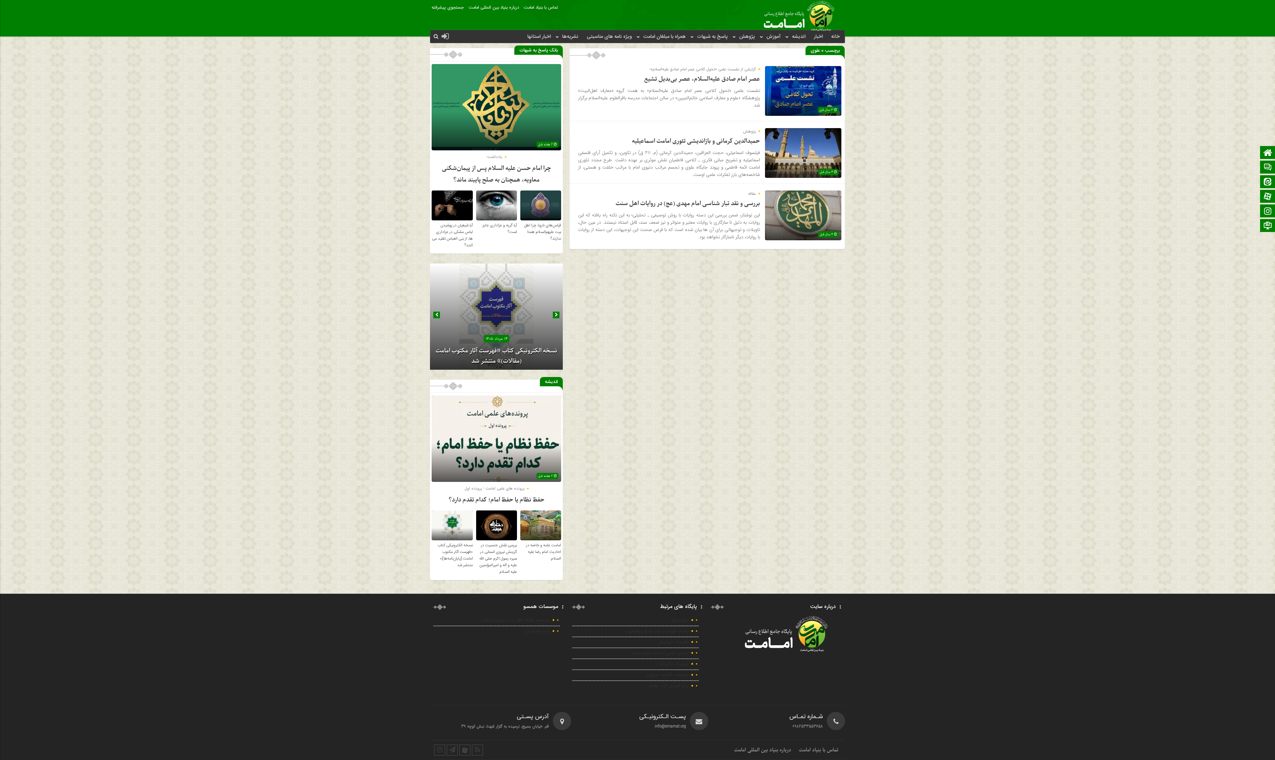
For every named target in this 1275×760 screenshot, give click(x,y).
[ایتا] (1267, 182)
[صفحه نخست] (1267, 153)
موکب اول (680, 620)
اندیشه (799, 37)
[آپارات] (1267, 196)
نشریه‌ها (570, 37)
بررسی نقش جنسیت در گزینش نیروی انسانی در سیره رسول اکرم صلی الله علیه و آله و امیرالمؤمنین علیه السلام (498, 558)
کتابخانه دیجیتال (674, 642)
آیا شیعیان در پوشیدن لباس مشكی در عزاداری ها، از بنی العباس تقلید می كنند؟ (452, 235)
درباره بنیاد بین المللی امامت (494, 7)
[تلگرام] (1267, 226)
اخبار (818, 37)
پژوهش (747, 37)
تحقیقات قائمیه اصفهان (667, 675)
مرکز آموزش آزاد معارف (668, 686)
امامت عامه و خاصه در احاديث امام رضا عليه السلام (543, 552)
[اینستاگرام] (1267, 211)
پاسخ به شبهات (712, 37)
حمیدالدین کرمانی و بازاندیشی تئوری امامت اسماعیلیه (696, 141)
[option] (496, 317)
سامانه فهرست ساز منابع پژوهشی (658, 631)
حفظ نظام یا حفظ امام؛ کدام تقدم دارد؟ (497, 499)
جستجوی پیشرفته (448, 7)
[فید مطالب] (477, 750)
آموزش (773, 37)
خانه (835, 37)
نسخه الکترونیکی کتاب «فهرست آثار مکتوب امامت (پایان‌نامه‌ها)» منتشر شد (455, 555)
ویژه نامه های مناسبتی (609, 37)
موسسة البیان (537, 631)
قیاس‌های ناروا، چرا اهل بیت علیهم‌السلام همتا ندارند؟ (542, 232)
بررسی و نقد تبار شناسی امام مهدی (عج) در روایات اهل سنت (688, 203)
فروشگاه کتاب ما (674, 664)
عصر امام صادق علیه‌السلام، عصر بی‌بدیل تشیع (702, 79)
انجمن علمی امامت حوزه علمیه (660, 653)
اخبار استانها (539, 37)
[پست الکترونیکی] (1267, 167)
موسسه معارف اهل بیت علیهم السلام (516, 620)
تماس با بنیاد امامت (541, 7)
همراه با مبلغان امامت (664, 37)
